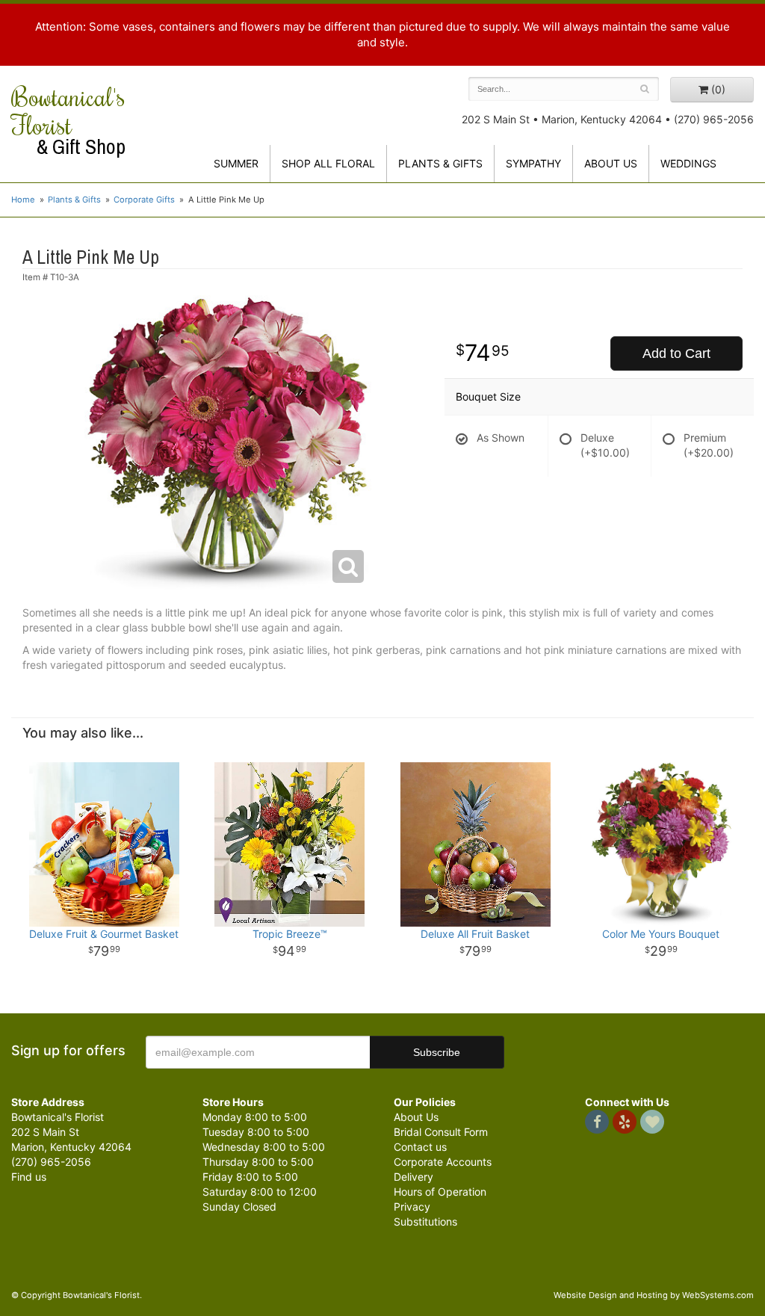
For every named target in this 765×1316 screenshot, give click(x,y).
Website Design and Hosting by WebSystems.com (654, 1295)
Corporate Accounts (443, 1161)
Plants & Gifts (440, 163)
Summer (236, 163)
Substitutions (425, 1221)
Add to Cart (676, 353)
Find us (28, 1176)
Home (23, 199)
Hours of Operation (440, 1191)
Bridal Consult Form (441, 1131)
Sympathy (533, 163)
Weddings (688, 163)
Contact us (420, 1146)
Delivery (413, 1176)
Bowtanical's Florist (68, 120)
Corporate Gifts (144, 199)
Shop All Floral (328, 163)
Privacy (412, 1206)
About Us (416, 1116)
